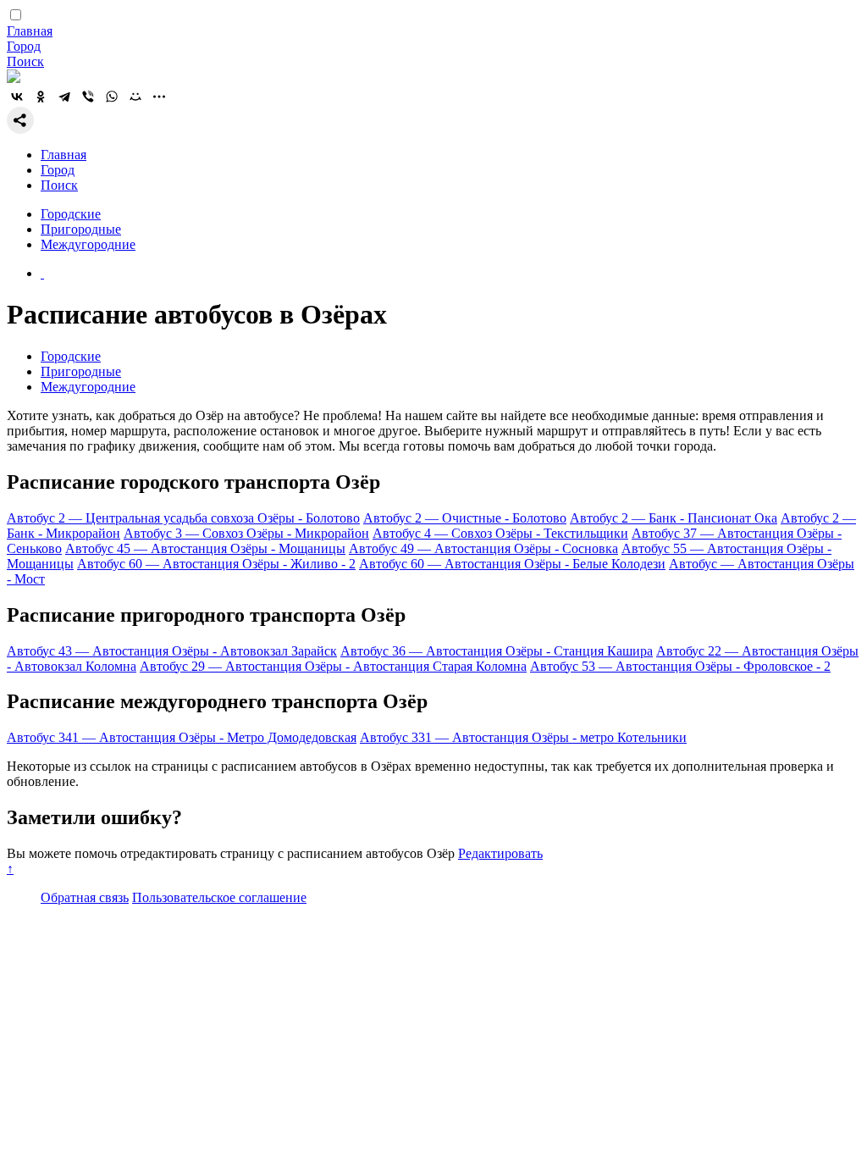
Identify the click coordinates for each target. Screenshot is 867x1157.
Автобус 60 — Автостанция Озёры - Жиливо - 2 (216, 563)
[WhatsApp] (112, 96)
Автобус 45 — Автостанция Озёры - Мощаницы (205, 548)
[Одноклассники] (40, 96)
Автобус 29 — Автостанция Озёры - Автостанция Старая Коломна (333, 666)
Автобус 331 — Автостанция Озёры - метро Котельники (523, 737)
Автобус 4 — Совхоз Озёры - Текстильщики (500, 533)
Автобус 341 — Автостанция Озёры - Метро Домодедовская (181, 737)
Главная (29, 31)
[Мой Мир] (135, 96)
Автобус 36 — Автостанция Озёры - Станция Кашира (496, 651)
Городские (71, 214)
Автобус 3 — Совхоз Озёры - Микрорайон (246, 533)
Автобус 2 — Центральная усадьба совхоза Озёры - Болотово (183, 518)
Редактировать (500, 853)
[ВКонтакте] (17, 96)
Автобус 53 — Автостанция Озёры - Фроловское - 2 (680, 666)
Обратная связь (85, 897)
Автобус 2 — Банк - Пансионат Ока (673, 518)
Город (24, 46)
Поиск (25, 61)
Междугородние (88, 244)
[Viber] (88, 96)
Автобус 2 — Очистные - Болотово (464, 518)
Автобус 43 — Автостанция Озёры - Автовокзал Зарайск (172, 651)
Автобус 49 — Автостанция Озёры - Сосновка (483, 548)
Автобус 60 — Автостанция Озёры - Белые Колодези (512, 563)
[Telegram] (64, 96)
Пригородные (81, 229)
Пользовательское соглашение (219, 897)
